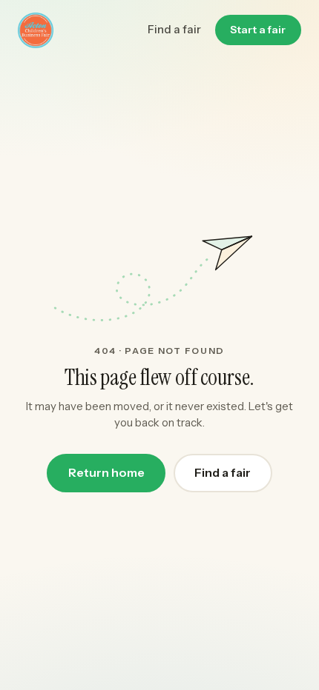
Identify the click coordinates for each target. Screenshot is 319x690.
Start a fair (258, 29)
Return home (106, 473)
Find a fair (174, 29)
